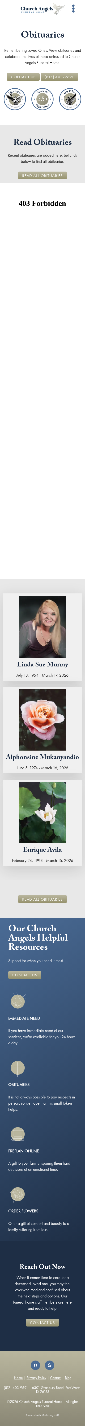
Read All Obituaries (42, 175)
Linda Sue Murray (42, 665)
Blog (68, 1377)
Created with (42, 1415)
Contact (55, 1377)
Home (18, 1377)
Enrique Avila (42, 850)
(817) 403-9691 (59, 76)
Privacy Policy (36, 1377)
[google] (49, 1365)
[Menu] (73, 8)
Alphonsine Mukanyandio (42, 758)
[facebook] (35, 1365)
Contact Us (23, 76)
